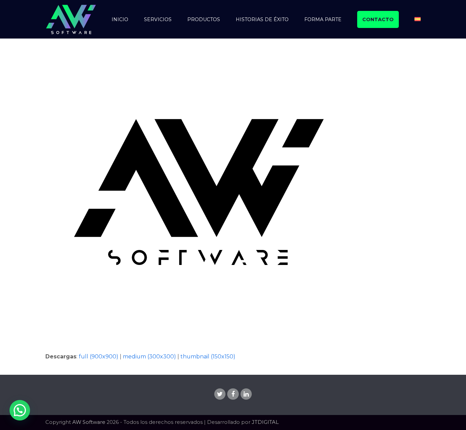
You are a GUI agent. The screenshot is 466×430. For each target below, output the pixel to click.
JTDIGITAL (265, 422)
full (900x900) (98, 356)
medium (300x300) (149, 356)
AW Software (88, 422)
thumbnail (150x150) (207, 356)
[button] (20, 410)
